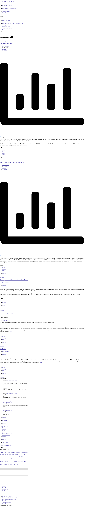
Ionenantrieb (11, 456)
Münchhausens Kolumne (6, 435)
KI (2, 432)
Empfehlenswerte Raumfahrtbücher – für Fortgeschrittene (12, 23)
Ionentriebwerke (16, 456)
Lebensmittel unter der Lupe (7, 433)
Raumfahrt (4, 439)
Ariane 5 (9, 452)
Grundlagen (4, 430)
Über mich (4, 29)
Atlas (17, 452)
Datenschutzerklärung (6, 20)
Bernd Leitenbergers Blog (7, 1)
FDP (5, 456)
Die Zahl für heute (5, 426)
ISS (20, 456)
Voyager (16, 464)
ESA (19, 454)
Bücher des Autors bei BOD (7, 21)
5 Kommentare (4, 355)
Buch (0, 454)
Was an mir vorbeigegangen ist (7, 445)
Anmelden (4, 486)
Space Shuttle (17, 461)
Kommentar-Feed (5, 489)
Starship (5, 464)
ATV (19, 452)
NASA (10, 458)
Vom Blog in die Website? (7, 28)
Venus (14, 464)
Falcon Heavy (2, 456)
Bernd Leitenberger (5, 46)
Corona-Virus (9, 454)
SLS (10, 461)
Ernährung (4, 427)
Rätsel (1, 461)
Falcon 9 (23, 454)
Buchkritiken (4, 420)
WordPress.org (4, 490)
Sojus (12, 461)
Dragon (12, 454)
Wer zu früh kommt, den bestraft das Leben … (14, 162)
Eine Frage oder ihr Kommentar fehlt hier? (10, 25)
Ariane (5, 452)
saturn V (4, 461)
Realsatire (3, 349)
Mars (25, 456)
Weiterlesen (2, 159)
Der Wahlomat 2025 (6, 43)
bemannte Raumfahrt (24, 452)
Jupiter (22, 456)
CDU (5, 454)
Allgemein (4, 49)
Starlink (1, 464)
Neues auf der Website (6, 26)
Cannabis (3, 454)
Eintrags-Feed (4, 487)
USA (9, 464)
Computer (4, 423)
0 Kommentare (4, 169)
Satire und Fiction (5, 318)
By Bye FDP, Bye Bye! (6, 313)
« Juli (13, 482)
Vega (11, 464)
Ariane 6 (13, 452)
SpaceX (3, 443)
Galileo (8, 456)
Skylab (7, 461)
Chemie (3, 421)
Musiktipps (4, 436)
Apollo (1, 452)
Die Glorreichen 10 (5, 424)
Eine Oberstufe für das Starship (12, 380)
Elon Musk (16, 454)
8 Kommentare (4, 50)
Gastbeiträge (4, 429)
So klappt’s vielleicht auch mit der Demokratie (14, 280)
